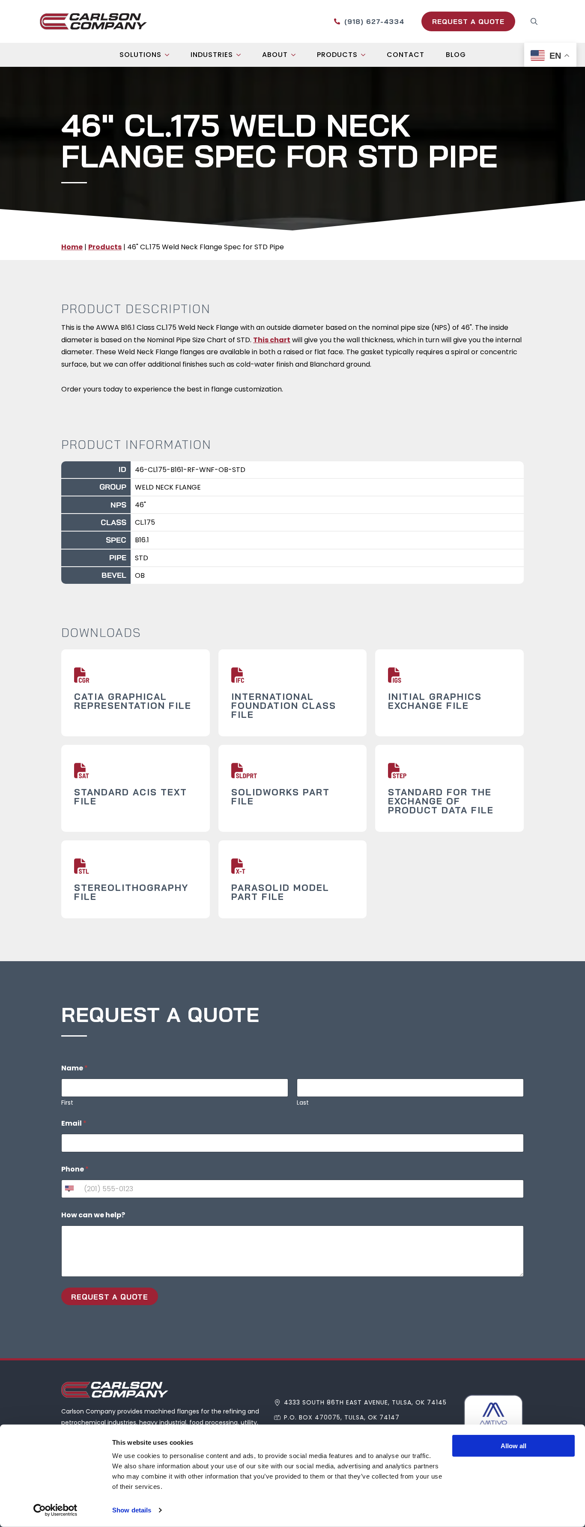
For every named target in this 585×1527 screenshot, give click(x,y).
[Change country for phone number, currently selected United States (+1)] (69, 1189)
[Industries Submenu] (241, 55)
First (67, 1102)
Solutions (140, 55)
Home (72, 247)
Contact (405, 55)
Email (74, 1123)
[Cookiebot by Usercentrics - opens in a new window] (55, 1510)
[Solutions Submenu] (169, 55)
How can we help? (93, 1215)
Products (337, 55)
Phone (75, 1169)
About (275, 55)
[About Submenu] (296, 55)
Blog (456, 55)
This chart (271, 340)
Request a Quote (109, 1296)
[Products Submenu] (366, 55)
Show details (131, 1510)
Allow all (513, 1445)
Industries (212, 55)
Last (303, 1102)
